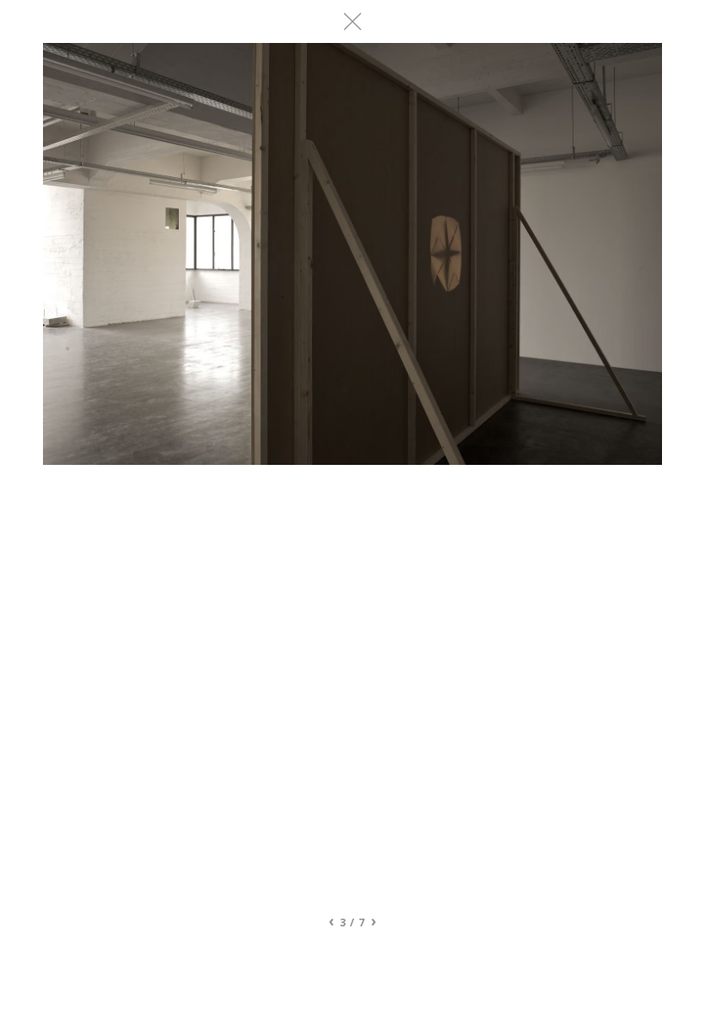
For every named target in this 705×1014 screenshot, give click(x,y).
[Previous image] (197, 472)
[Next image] (507, 472)
